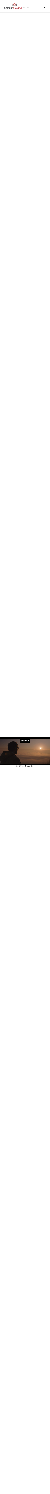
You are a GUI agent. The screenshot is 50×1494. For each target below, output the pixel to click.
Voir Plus (25, 1480)
